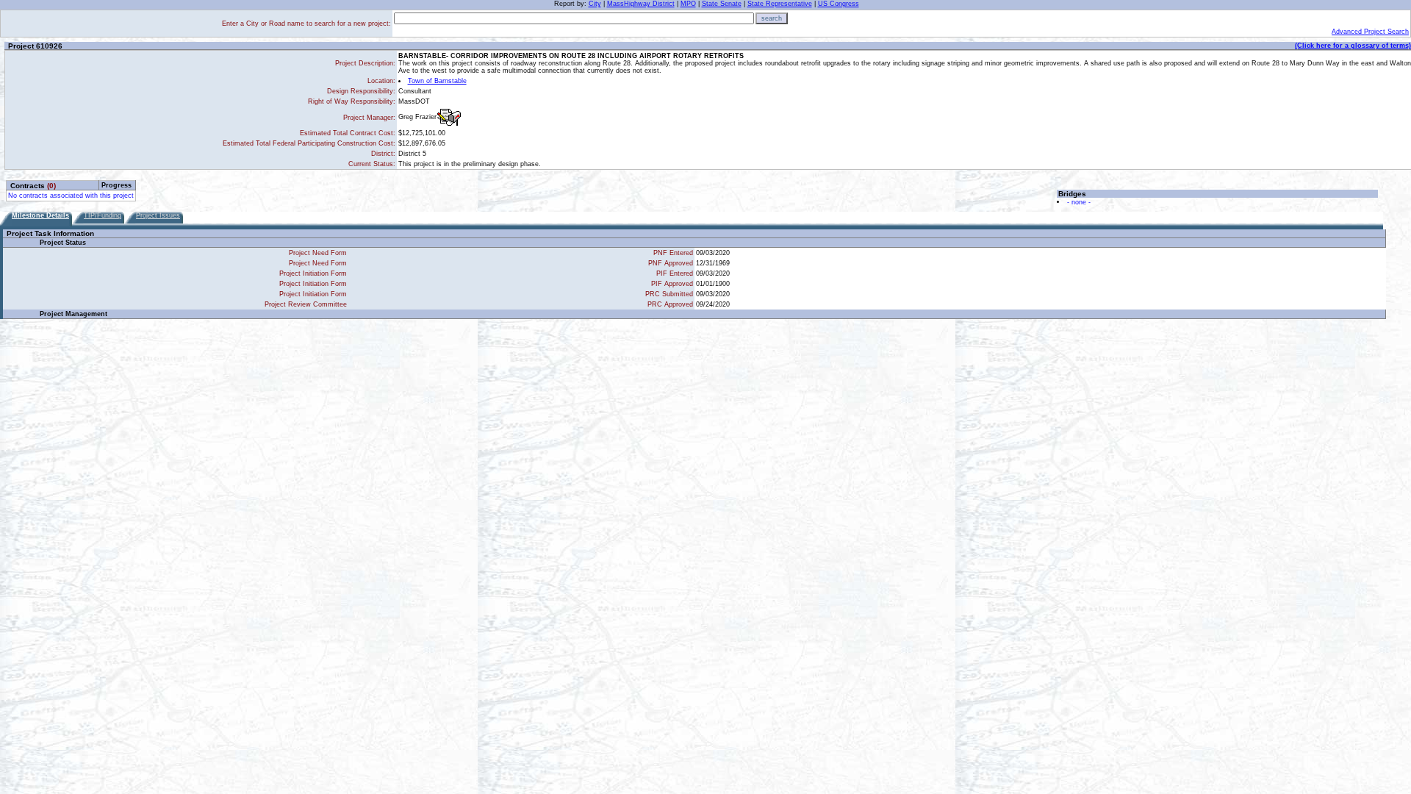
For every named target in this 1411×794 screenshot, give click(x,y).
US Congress (838, 3)
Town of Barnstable (437, 81)
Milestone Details (40, 215)
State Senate (722, 3)
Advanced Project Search (1370, 31)
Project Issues (158, 215)
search (771, 18)
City (595, 3)
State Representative (779, 3)
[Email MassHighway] (449, 117)
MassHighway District (641, 3)
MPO (688, 3)
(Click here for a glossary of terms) (1353, 45)
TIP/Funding (102, 215)
